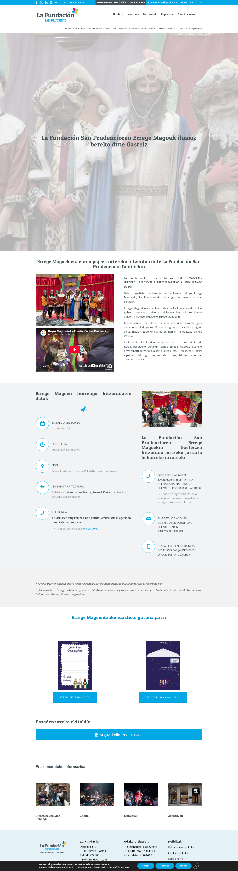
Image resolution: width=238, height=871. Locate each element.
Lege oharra (175, 858)
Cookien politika (178, 853)
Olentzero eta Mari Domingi (48, 817)
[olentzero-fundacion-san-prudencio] (53, 794)
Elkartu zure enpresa (133, 2)
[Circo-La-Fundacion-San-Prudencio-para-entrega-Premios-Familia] (97, 794)
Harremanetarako (107, 2)
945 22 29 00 (90, 528)
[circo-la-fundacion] (141, 794)
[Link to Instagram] (51, 2)
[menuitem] (107, 2)
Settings (164, 865)
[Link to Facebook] (36, 2)
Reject (183, 865)
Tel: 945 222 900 (89, 855)
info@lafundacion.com (93, 859)
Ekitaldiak (130, 815)
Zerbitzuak (175, 815)
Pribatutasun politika (181, 847)
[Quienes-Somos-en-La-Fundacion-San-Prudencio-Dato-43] (185, 794)
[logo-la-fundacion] (57, 14)
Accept (145, 865)
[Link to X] (41, 2)
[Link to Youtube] (56, 2)
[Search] (199, 14)
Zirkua (84, 815)
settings (125, 867)
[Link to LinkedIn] (46, 2)
